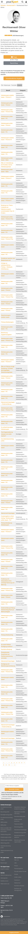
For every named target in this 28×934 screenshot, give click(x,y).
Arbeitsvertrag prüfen (6, 834)
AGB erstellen (4, 822)
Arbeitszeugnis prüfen (6, 837)
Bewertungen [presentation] (7, 85)
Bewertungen (4, 863)
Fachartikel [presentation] (14, 85)
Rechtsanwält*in (11, 5)
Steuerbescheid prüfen (19, 816)
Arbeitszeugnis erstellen (6, 840)
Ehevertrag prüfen (18, 827)
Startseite (3, 5)
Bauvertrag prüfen (5, 812)
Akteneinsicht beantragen (20, 829)
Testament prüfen (18, 824)
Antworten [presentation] (19, 85)
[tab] (2, 85)
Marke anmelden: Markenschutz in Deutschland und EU (6, 829)
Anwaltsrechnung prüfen (20, 832)
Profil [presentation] (2, 85)
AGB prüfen (3, 825)
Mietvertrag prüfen (5, 843)
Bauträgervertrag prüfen (6, 814)
